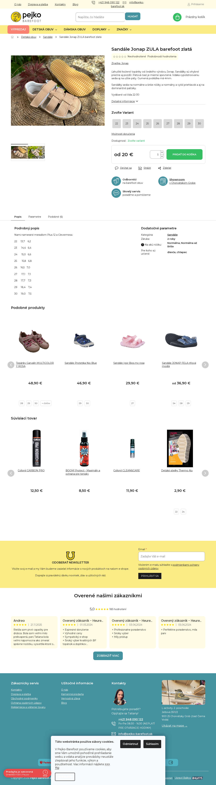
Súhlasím (152, 744)
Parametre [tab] (34, 216)
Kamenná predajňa (72, 694)
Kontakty (60, 4)
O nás (17, 4)
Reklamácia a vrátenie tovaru (28, 707)
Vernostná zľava (70, 698)
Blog (75, 4)
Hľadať (133, 16)
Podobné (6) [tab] (55, 216)
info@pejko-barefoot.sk (135, 734)
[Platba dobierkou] (170, 762)
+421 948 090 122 (130, 719)
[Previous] (11, 364)
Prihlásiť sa (150, 575)
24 (174, 403)
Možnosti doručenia (123, 133)
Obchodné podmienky (24, 698)
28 (21, 403)
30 (35, 403)
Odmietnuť (130, 744)
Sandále (172, 234)
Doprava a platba (38, 4)
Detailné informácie (123, 101)
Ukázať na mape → (174, 725)
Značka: (120, 63)
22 (176, 511)
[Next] (205, 364)
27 (132, 403)
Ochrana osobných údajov (26, 702)
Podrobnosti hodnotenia (161, 56)
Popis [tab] (18, 216)
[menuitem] (18, 29)
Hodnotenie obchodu (108, 595)
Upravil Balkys (183, 777)
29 (28, 403)
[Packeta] (45, 762)
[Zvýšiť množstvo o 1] (162, 152)
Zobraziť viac (108, 655)
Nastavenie (65, 776)
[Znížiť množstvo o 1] (162, 156)
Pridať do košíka (184, 154)
